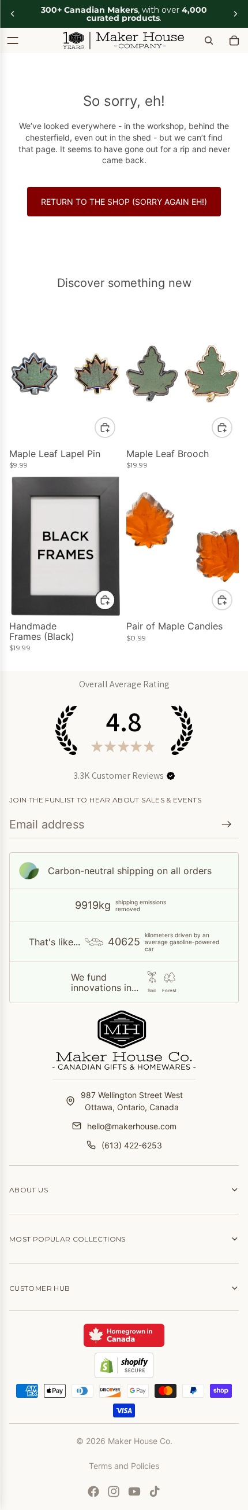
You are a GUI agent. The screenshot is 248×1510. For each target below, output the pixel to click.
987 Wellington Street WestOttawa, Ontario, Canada (132, 1101)
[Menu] (12, 40)
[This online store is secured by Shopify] (124, 1365)
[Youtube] (134, 1491)
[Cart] (234, 40)
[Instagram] (114, 1491)
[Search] (208, 40)
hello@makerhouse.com (131, 1126)
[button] (170, 775)
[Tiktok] (154, 1491)
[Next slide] (235, 14)
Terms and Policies (124, 1466)
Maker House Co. (140, 1441)
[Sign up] (227, 824)
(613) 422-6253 (132, 1145)
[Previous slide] (12, 14)
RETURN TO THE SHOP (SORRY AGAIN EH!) (124, 202)
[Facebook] (93, 1491)
